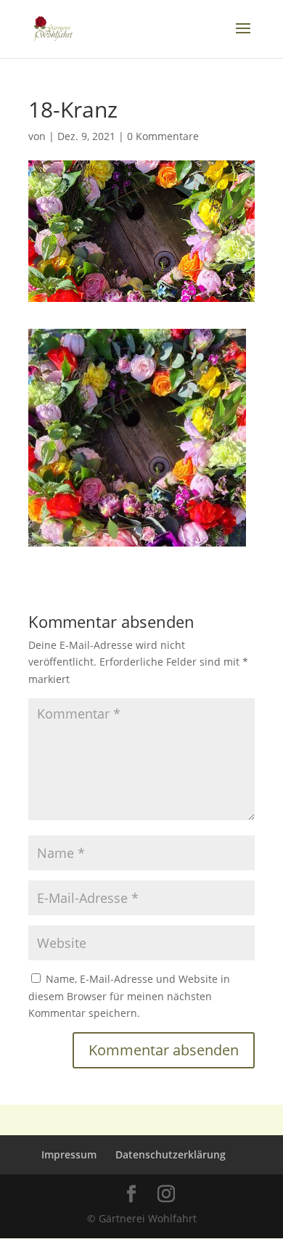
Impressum (69, 1154)
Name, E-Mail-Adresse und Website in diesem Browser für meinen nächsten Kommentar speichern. (129, 996)
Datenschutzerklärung (170, 1154)
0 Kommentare (163, 136)
